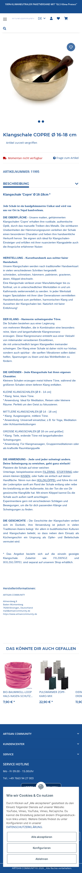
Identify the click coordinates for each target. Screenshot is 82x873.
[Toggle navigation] (5, 17)
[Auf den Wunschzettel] (71, 47)
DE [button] (40, 18)
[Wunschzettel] (58, 18)
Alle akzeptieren (41, 836)
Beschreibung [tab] (16, 183)
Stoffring (64, 471)
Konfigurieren (42, 847)
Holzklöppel (46, 480)
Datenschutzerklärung (24, 827)
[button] (51, 18)
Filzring (49, 471)
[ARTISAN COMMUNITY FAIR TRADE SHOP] (21, 19)
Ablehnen (41, 858)
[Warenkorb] (66, 18)
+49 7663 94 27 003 (21, 778)
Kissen (25, 476)
